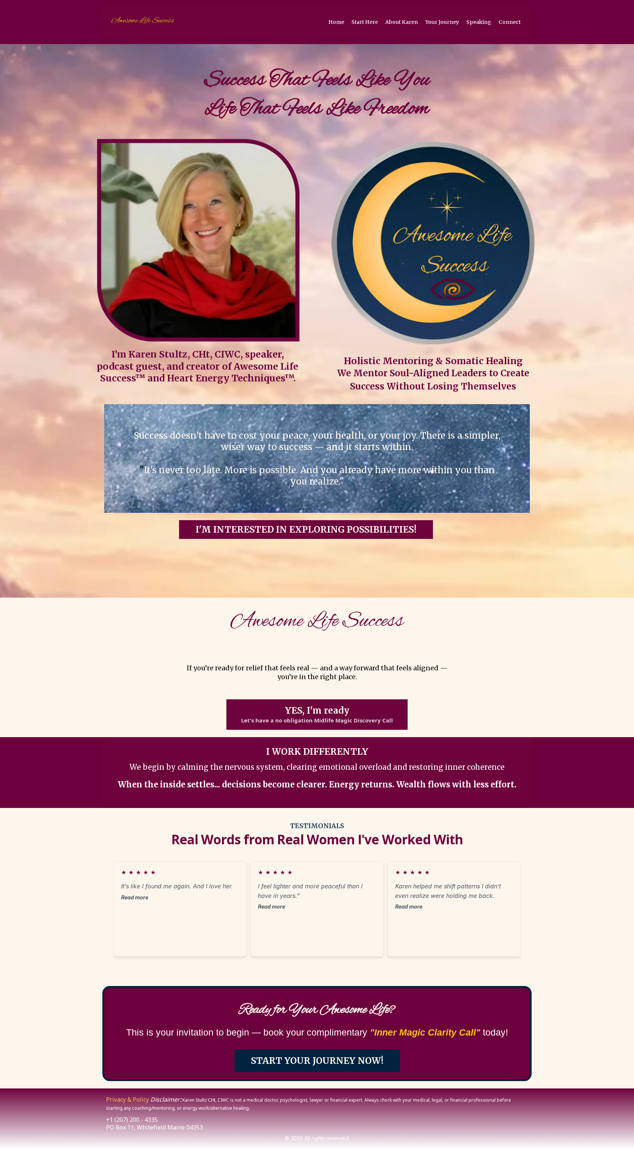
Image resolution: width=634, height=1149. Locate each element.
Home (336, 22)
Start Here (364, 22)
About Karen (401, 22)
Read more (134, 897)
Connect (510, 22)
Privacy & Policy (127, 1099)
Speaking (478, 22)
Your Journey (442, 22)
